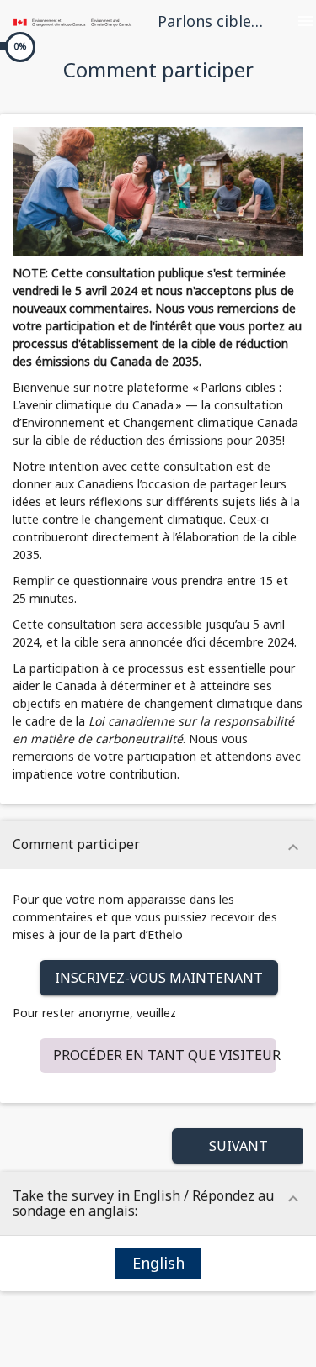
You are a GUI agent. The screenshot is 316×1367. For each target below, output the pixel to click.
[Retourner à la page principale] (72, 21)
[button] (159, 977)
